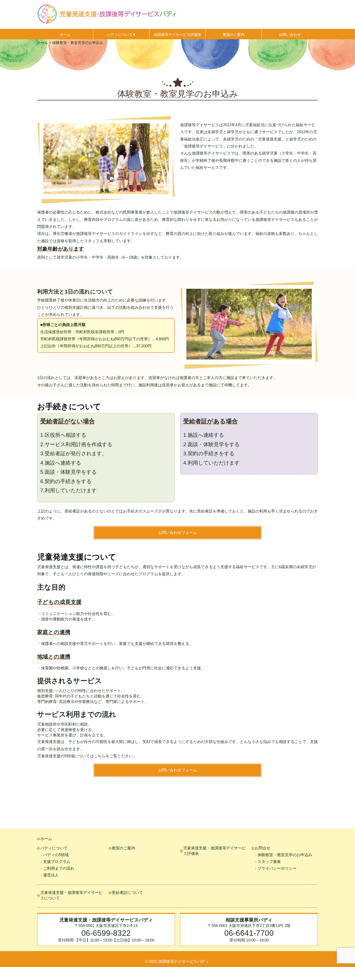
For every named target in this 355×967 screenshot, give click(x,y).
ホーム (65, 35)
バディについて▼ (121, 35)
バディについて (54, 848)
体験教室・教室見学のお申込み (285, 855)
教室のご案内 (234, 35)
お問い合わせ (290, 35)
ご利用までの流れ (58, 868)
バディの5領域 (56, 855)
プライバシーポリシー (277, 868)
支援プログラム (56, 861)
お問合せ (262, 848)
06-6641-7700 (249, 932)
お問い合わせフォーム (177, 532)
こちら (100, 756)
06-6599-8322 (106, 932)
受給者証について (127, 892)
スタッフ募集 (269, 861)
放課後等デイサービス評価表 (177, 35)
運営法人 (51, 875)
